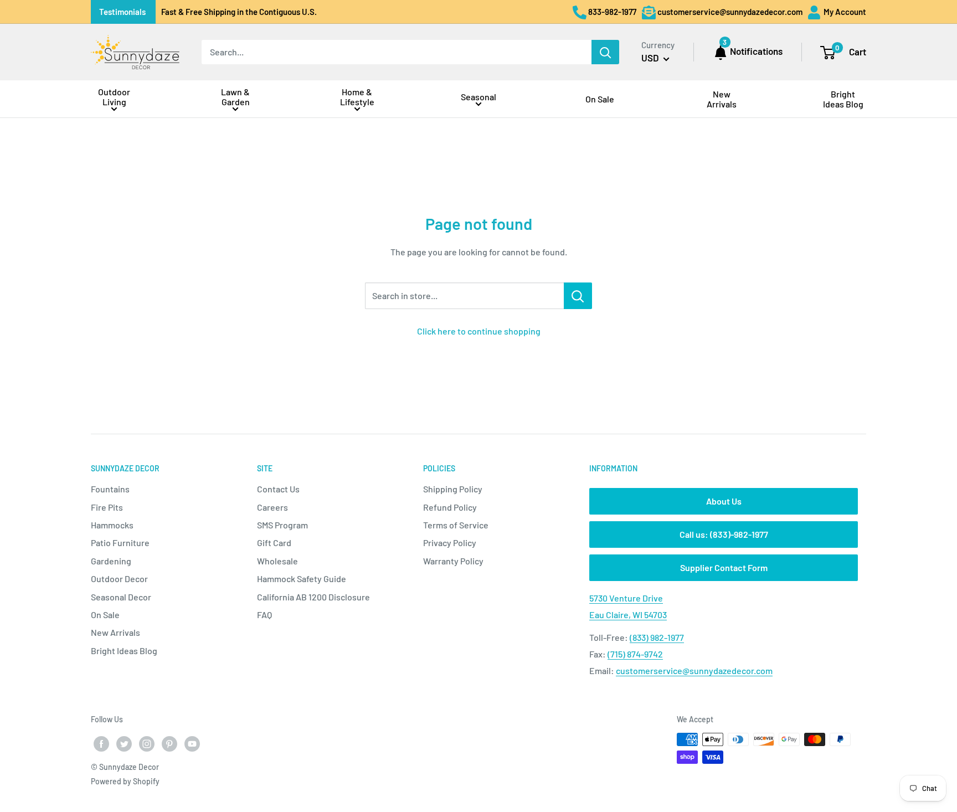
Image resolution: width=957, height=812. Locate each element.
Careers (272, 507)
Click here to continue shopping (479, 331)
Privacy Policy (449, 542)
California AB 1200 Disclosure (313, 597)
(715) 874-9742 (635, 654)
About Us (724, 501)
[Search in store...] (578, 295)
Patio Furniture (120, 542)
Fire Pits (107, 507)
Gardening (111, 561)
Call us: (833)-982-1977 (724, 534)
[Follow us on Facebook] (101, 743)
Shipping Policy (452, 489)
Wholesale (277, 561)
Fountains (110, 489)
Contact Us (278, 489)
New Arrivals (115, 632)
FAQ (264, 614)
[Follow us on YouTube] (192, 743)
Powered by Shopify (125, 781)
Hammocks (112, 525)
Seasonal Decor (121, 597)
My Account (844, 12)
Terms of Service (455, 525)
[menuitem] (114, 99)
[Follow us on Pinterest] (169, 743)
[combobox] (396, 52)
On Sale (105, 614)
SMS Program (282, 525)
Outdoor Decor (119, 578)
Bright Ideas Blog (124, 650)
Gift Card (274, 542)
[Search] (605, 52)
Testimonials (122, 12)
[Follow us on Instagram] (147, 743)
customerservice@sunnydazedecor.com (694, 670)
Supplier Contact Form (724, 567)
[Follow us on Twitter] (124, 743)
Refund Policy (450, 507)
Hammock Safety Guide (301, 578)
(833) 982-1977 (657, 637)
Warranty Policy (453, 561)
